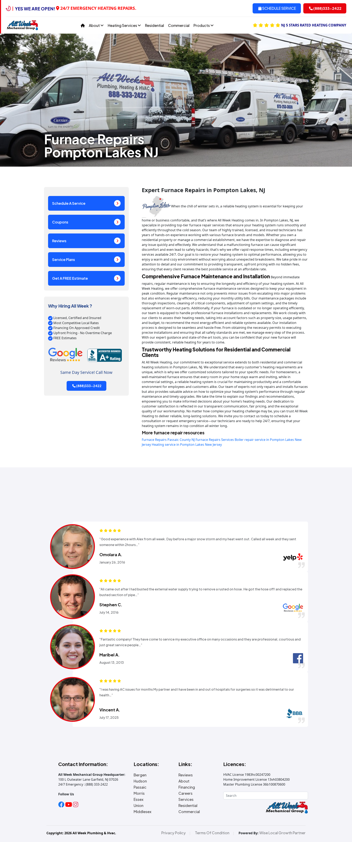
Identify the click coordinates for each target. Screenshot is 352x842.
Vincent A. (109, 710)
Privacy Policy (173, 833)
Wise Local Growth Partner (282, 833)
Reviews (59, 240)
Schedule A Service (68, 203)
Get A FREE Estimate (70, 278)
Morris (139, 793)
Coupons (60, 222)
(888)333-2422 (327, 8)
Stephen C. (110, 605)
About (94, 25)
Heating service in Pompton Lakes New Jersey (187, 444)
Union (138, 805)
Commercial (178, 25)
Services (186, 799)
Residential (154, 25)
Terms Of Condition (212, 833)
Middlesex (142, 811)
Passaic (140, 787)
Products (202, 25)
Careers (185, 793)
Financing (186, 787)
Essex (138, 799)
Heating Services (123, 25)
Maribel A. (109, 655)
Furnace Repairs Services (215, 439)
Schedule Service (279, 8)
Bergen (140, 775)
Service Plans (63, 259)
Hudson (140, 781)
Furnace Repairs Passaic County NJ (168, 439)
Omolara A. (110, 555)
